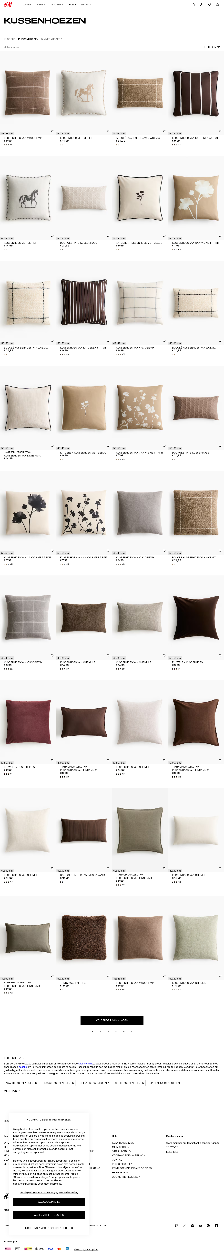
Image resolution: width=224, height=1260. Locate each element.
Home (72, 4)
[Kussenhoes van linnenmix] (28, 408)
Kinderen (57, 4)
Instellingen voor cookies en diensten (49, 1228)
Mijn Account (121, 1147)
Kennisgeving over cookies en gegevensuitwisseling (49, 1192)
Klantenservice (123, 1142)
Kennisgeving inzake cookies (132, 1168)
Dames (26, 4)
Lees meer (173, 1151)
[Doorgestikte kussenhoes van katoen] (84, 830)
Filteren (210, 47)
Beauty (86, 4)
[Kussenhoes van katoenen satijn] (84, 303)
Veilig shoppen (122, 1164)
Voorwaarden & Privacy (128, 1155)
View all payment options (86, 1249)
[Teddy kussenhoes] (84, 938)
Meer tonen (12, 1090)
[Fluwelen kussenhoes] (28, 722)
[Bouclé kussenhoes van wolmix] (140, 93)
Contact (118, 1159)
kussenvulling (85, 1063)
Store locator (122, 1151)
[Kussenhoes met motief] (84, 93)
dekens (23, 1066)
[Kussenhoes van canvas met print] (140, 408)
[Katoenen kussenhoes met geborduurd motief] (140, 198)
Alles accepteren (49, 1201)
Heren (41, 4)
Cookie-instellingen (126, 1176)
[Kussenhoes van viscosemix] (28, 93)
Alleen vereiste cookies (49, 1214)
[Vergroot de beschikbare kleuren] (62, 145)
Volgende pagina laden (112, 1020)
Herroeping (120, 1172)
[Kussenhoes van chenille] (84, 617)
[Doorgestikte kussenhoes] (84, 198)
